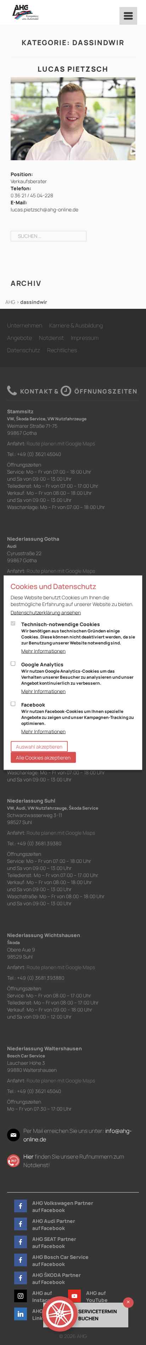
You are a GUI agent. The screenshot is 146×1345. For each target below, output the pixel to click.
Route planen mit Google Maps (61, 443)
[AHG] (25, 12)
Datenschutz (23, 350)
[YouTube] (74, 1296)
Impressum (85, 338)
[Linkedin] (20, 1314)
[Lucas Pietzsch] (73, 118)
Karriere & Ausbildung (76, 325)
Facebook (77, 713)
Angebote (19, 338)
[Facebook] (20, 1206)
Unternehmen (24, 325)
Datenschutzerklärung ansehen (46, 612)
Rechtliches (62, 350)
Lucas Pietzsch (73, 69)
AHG (10, 302)
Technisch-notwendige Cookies (78, 633)
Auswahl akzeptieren (39, 746)
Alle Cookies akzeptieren (43, 757)
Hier (28, 1156)
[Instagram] (20, 1296)
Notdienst (51, 338)
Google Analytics (77, 673)
